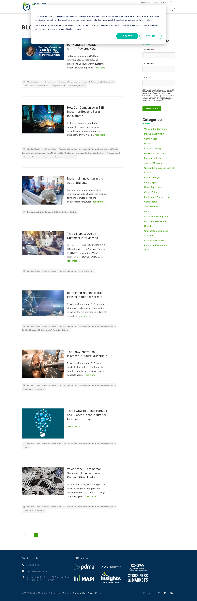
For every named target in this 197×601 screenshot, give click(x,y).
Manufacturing (95, 82)
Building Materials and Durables (56, 153)
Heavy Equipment (84, 82)
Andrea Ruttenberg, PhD (156, 216)
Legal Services (86, 153)
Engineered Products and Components (64, 82)
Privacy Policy (94, 593)
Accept (127, 36)
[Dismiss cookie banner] (161, 11)
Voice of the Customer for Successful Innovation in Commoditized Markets (84, 473)
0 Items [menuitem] (165, 2)
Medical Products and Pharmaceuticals (105, 153)
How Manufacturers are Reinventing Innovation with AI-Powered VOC (82, 44)
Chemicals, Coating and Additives (38, 82)
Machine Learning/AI (51, 86)
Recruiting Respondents (156, 245)
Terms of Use (79, 593)
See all (145, 249)
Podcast (148, 211)
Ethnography (33, 330)
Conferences (150, 138)
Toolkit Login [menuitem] (145, 2)
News (147, 143)
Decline (150, 36)
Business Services (74, 153)
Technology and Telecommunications (62, 157)
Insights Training (152, 148)
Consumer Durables (36, 86)
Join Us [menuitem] (155, 2)
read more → (99, 201)
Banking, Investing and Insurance (33, 153)
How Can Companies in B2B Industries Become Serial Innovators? (85, 111)
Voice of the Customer (66, 86)
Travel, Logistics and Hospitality (39, 157)
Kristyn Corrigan (79, 86)
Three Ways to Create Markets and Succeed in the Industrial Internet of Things (87, 415)
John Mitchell (151, 206)
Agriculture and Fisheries (109, 149)
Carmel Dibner (151, 192)
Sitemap (67, 593)
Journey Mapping (153, 163)
